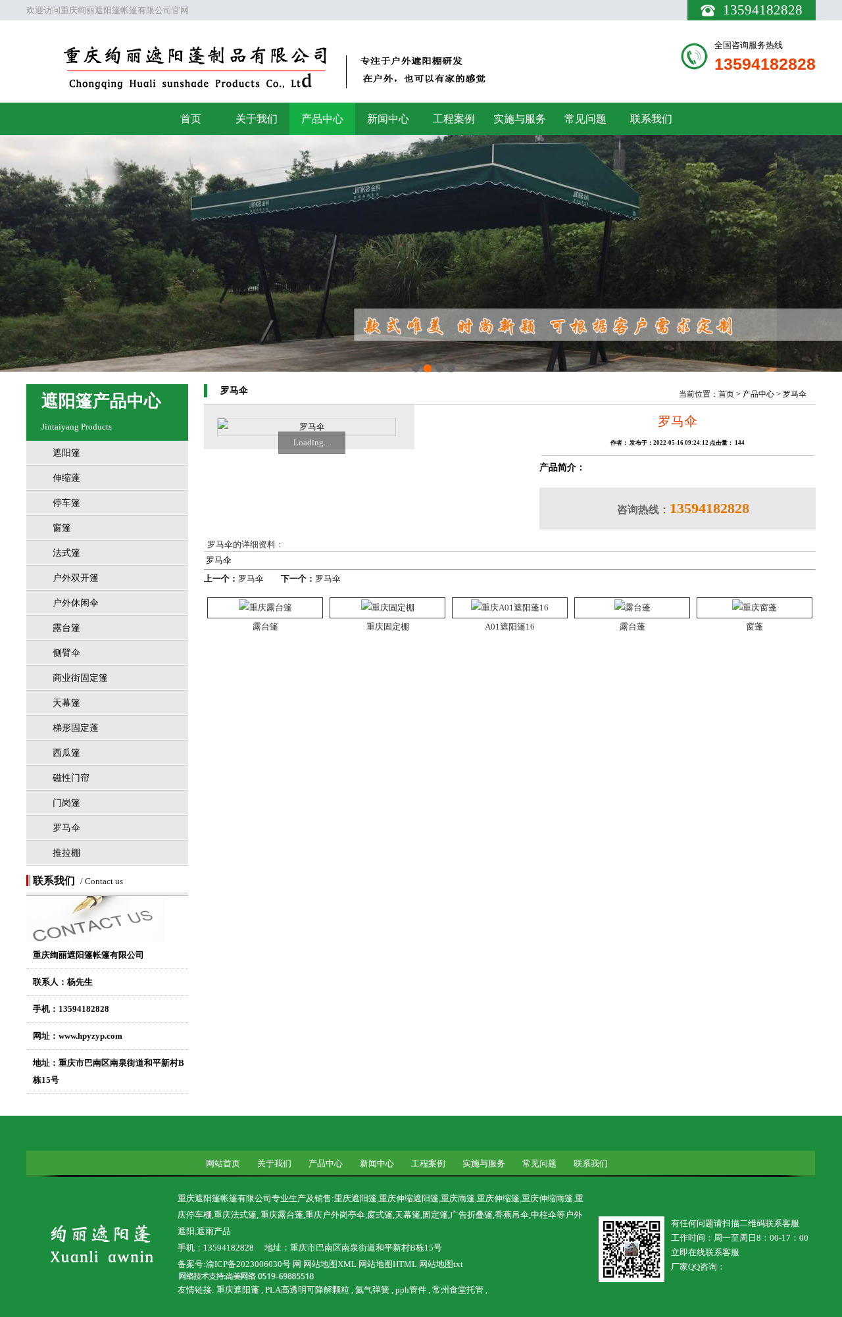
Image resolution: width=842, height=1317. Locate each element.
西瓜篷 (66, 753)
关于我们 (256, 118)
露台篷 (66, 628)
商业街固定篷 (80, 678)
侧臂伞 (66, 653)
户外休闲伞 (76, 603)
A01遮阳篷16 (510, 627)
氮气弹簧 (372, 1290)
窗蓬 (754, 627)
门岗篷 (66, 803)
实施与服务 (519, 118)
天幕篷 (66, 703)
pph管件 (410, 1290)
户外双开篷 (76, 578)
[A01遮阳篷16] (510, 607)
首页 (190, 118)
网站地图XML (330, 1264)
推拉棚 (66, 853)
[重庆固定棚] (387, 607)
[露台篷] (265, 607)
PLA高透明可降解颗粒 (307, 1290)
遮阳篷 (66, 453)
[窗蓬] (754, 607)
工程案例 (454, 118)
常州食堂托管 (457, 1290)
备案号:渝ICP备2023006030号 (234, 1264)
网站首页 (223, 1163)
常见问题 (585, 118)
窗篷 (62, 528)
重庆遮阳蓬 (237, 1290)
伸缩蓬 (66, 478)
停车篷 (66, 503)
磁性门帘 (71, 778)
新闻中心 (388, 118)
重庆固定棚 (387, 627)
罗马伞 (66, 828)
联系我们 (651, 118)
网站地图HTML (388, 1264)
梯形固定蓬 (76, 728)
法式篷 (66, 553)
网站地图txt (441, 1264)
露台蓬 (632, 627)
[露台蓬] (632, 607)
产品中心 (322, 118)
